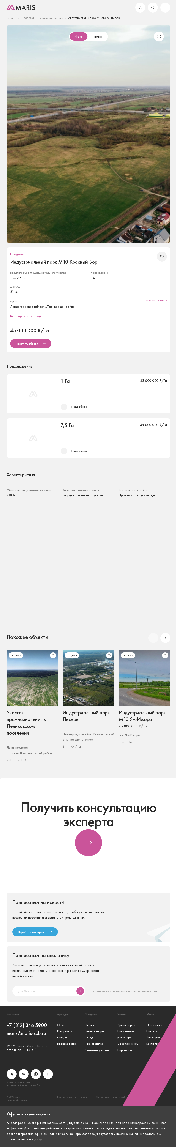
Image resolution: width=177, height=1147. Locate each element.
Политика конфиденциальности (72, 1097)
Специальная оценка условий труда (113, 1097)
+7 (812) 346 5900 (27, 1025)
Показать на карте (155, 300)
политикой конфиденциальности (143, 990)
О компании (154, 1025)
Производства (66, 1044)
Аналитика (153, 1037)
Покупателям (125, 1031)
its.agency (22, 1099)
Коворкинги (64, 1031)
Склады (62, 1037)
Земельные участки (51, 18)
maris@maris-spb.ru (26, 1033)
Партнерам (124, 1050)
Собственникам (127, 1044)
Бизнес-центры (94, 1031)
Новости (151, 1031)
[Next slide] (165, 638)
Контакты (152, 1044)
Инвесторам (125, 1037)
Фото (78, 36)
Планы (98, 36)
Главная (12, 18)
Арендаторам (126, 1025)
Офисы (62, 1025)
